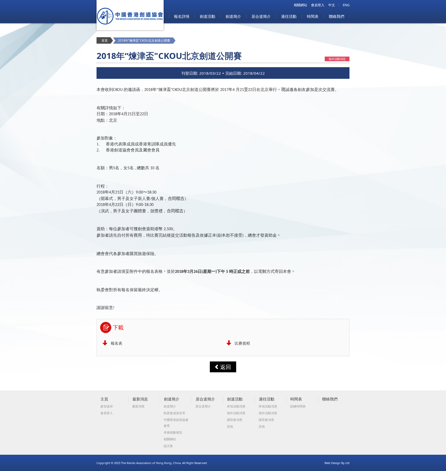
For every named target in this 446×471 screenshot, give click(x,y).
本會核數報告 (173, 432)
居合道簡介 (261, 16)
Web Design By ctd (336, 463)
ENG (346, 5)
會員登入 (317, 5)
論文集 (168, 446)
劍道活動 (207, 16)
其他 (230, 426)
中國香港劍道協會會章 (176, 423)
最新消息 (140, 398)
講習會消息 (234, 420)
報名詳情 (181, 16)
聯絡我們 (336, 16)
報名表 (116, 343)
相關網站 (300, 5)
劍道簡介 (233, 16)
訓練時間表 (298, 406)
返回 (225, 366)
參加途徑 (106, 406)
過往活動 (289, 16)
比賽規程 (242, 343)
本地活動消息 (236, 406)
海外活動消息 (236, 413)
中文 (331, 5)
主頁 (104, 398)
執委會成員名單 (174, 413)
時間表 (312, 16)
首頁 (104, 40)
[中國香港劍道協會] (130, 28)
